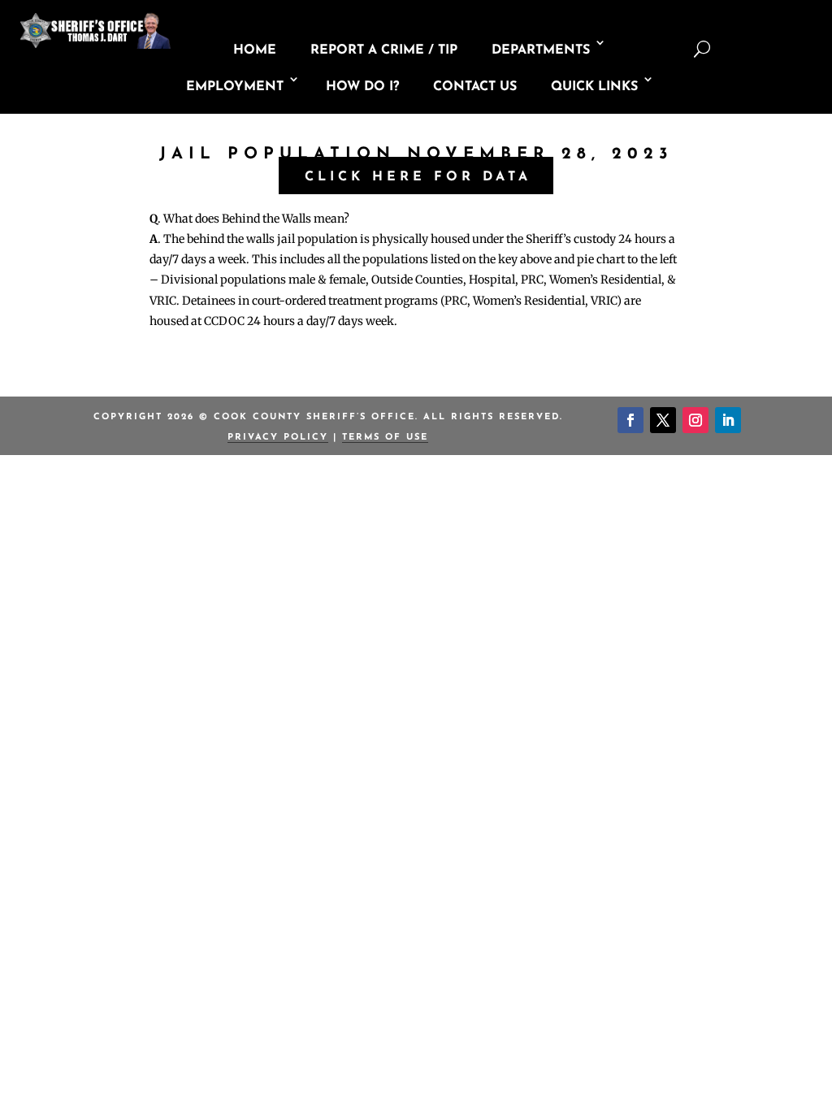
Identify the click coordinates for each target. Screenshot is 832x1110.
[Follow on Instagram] (695, 420)
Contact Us (475, 86)
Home (254, 50)
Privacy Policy (278, 437)
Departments (541, 50)
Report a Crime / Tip (383, 50)
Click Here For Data (418, 177)
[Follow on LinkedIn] (728, 420)
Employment (235, 86)
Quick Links (594, 86)
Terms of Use (385, 437)
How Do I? (362, 86)
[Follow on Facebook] (631, 420)
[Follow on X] (663, 420)
